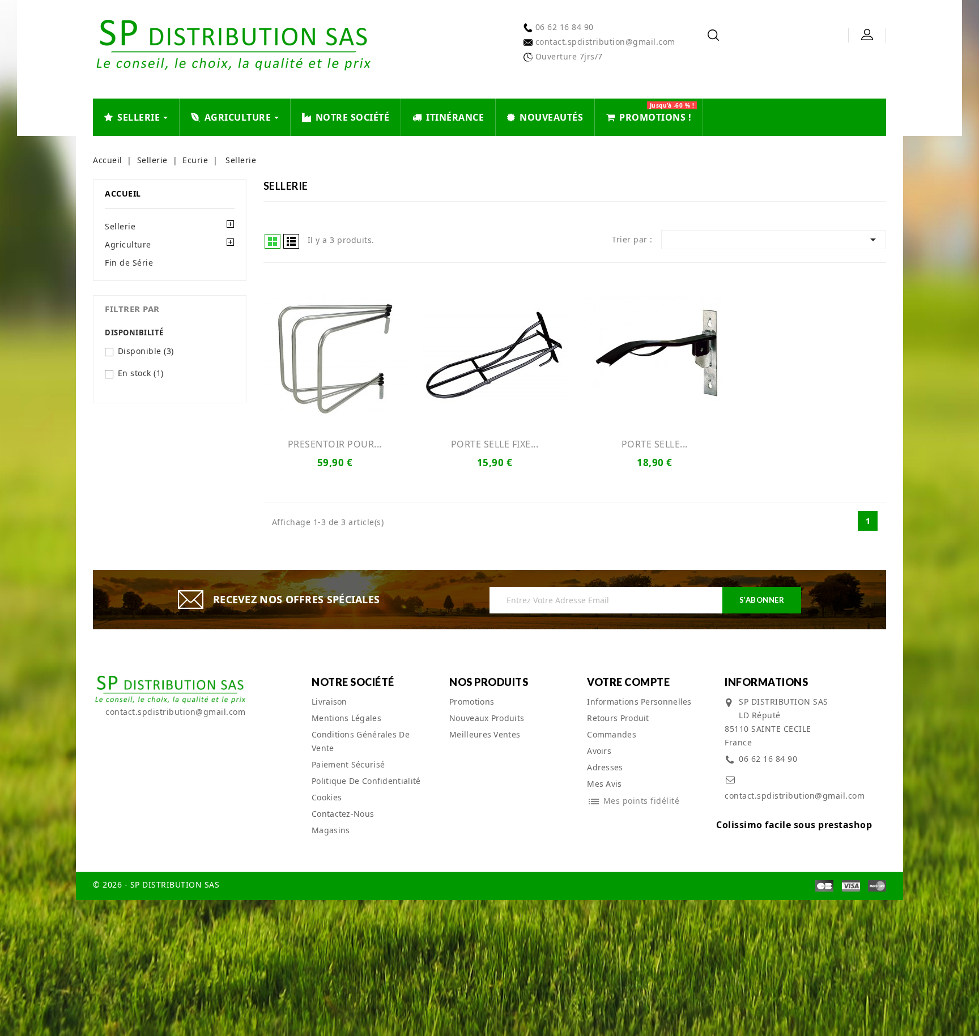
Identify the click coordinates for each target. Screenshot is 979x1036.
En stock (141, 373)
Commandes (611, 734)
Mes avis (604, 783)
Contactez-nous (343, 813)
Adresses (605, 767)
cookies (327, 797)
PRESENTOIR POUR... (335, 444)
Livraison (329, 701)
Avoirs (599, 750)
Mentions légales (346, 718)
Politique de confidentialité (366, 780)
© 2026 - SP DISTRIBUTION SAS (156, 884)
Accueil (123, 193)
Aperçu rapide (335, 354)
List (291, 241)
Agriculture (128, 244)
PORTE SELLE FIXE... (495, 444)
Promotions (471, 701)
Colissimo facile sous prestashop (794, 824)
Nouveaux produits (486, 718)
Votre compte (628, 682)
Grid (272, 241)
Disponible (146, 351)
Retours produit (618, 718)
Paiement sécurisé (348, 764)
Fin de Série (129, 262)
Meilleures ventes (484, 734)
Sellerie (120, 226)
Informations (766, 682)
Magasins (331, 830)
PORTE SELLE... (655, 444)
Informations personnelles (639, 701)
